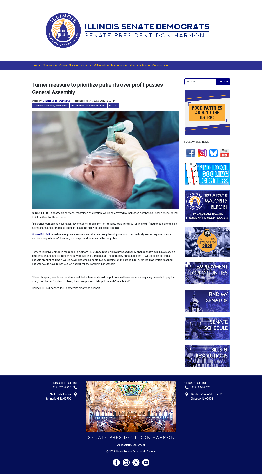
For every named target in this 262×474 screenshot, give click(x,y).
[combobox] (200, 81)
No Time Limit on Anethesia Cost (88, 105)
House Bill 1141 (41, 234)
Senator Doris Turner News (56, 100)
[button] (50, 65)
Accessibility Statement (131, 445)
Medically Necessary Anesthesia (50, 105)
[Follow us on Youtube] (145, 461)
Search (224, 81)
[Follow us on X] (137, 461)
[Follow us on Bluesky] (213, 152)
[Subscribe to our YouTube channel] (225, 152)
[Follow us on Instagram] (202, 152)
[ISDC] (130, 30)
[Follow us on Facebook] (190, 152)
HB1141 (113, 105)
